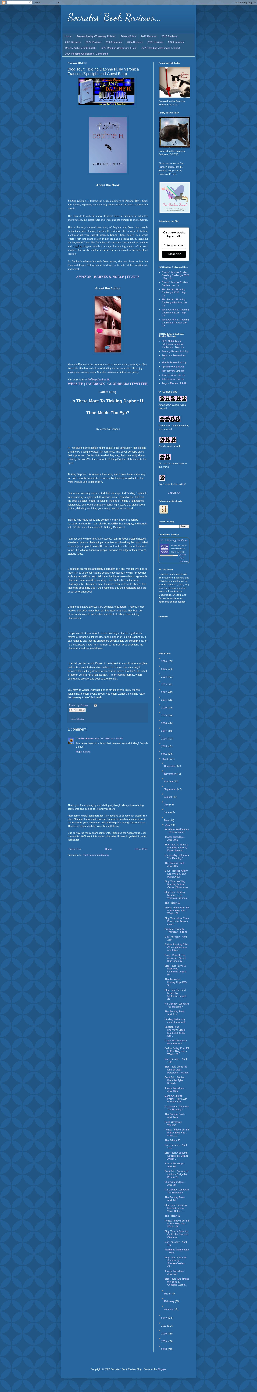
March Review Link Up (174, 362)
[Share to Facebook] (80, 710)
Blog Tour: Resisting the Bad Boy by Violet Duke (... (176, 1208)
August (168, 796)
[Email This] (70, 710)
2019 (164, 715)
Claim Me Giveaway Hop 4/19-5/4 (176, 1042)
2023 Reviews (114, 42)
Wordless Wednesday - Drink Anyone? (177, 831)
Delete (86, 751)
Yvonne (174, 545)
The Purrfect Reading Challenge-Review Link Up (174, 302)
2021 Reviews (73, 42)
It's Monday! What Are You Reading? (177, 857)
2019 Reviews (148, 36)
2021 (164, 699)
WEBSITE (75, 384)
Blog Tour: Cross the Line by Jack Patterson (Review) (176, 1069)
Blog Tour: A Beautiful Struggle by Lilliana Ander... (176, 1155)
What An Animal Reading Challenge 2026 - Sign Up (175, 312)
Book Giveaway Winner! (173, 1123)
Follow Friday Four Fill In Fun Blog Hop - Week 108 (177, 1051)
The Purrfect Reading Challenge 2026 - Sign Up (174, 292)
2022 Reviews (93, 42)
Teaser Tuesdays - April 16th (175, 1089)
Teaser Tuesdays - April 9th (175, 1165)
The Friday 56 (172, 902)
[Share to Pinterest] (84, 710)
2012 (164, 1318)
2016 (164, 738)
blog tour (80, 719)
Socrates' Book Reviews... (115, 17)
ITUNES (133, 277)
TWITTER (139, 384)
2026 (164, 661)
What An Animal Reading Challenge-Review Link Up (175, 322)
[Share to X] (77, 710)
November (170, 773)
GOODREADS (118, 384)
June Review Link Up (173, 375)
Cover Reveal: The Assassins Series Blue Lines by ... (175, 958)
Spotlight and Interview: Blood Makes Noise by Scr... (175, 1031)
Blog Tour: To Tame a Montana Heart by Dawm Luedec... (176, 847)
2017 (164, 731)
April (168, 825)
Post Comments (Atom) (96, 855)
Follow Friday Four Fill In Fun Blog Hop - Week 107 (177, 1132)
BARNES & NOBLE (109, 277)
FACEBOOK (95, 384)
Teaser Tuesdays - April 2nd (175, 1272)
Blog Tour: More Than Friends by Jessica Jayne (177, 921)
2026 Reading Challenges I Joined (161, 47)
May (167, 820)
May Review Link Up (173, 370)
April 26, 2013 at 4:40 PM (109, 738)
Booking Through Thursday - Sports (176, 930)
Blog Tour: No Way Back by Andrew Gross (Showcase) (176, 884)
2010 (164, 1333)
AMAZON (84, 277)
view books (184, 561)
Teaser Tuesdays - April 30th (175, 838)
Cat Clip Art (174, 492)
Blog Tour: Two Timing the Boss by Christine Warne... (177, 1281)
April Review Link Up (173, 366)
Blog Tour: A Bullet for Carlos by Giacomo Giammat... (176, 1234)
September (170, 789)
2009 (164, 1341)
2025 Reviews (155, 42)
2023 (164, 684)
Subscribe (173, 254)
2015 (164, 746)
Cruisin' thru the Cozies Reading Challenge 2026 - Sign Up (175, 275)
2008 (164, 1349)
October (169, 781)
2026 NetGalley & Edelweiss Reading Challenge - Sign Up (173, 344)
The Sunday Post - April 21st (175, 1013)
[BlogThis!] (74, 710)
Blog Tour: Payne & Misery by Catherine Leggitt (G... (175, 970)
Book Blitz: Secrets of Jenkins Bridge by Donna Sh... (176, 1174)
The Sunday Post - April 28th (175, 864)
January (169, 1309)
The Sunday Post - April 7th (175, 1199)
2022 (164, 692)
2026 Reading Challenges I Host (119, 47)
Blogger (162, 1369)
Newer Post (75, 849)
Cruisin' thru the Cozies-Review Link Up (175, 284)
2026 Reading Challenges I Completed (86, 53)
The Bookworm (85, 738)
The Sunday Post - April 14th (175, 1116)
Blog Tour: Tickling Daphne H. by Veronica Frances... (177, 895)
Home (68, 36)
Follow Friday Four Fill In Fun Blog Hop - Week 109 (177, 910)
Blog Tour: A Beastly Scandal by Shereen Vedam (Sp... (176, 1262)
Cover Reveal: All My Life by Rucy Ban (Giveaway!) (176, 873)
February (169, 1301)
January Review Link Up (175, 351)
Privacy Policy (128, 36)
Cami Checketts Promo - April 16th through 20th (176, 1098)
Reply (79, 751)
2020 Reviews (169, 36)
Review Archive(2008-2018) (80, 47)
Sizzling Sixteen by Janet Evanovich (175, 1020)
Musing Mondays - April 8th (175, 1183)
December (170, 766)
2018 (164, 723)
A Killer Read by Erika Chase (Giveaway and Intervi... (176, 947)
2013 (165, 758)
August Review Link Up (174, 383)
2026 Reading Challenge (174, 540)
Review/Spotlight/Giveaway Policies (96, 36)
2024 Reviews (134, 42)
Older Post (141, 849)
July (166, 804)
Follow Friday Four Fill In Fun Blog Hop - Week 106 (177, 1223)
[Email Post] (95, 705)
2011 (164, 1325)
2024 (164, 676)
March (168, 1293)
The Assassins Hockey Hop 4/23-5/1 (176, 982)
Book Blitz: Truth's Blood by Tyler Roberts (174, 1080)
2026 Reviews (176, 42)
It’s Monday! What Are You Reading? (177, 1108)
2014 (164, 754)
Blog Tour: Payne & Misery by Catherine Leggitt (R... (175, 994)
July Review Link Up (173, 379)
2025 (164, 669)
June (167, 812)
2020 (164, 707)
